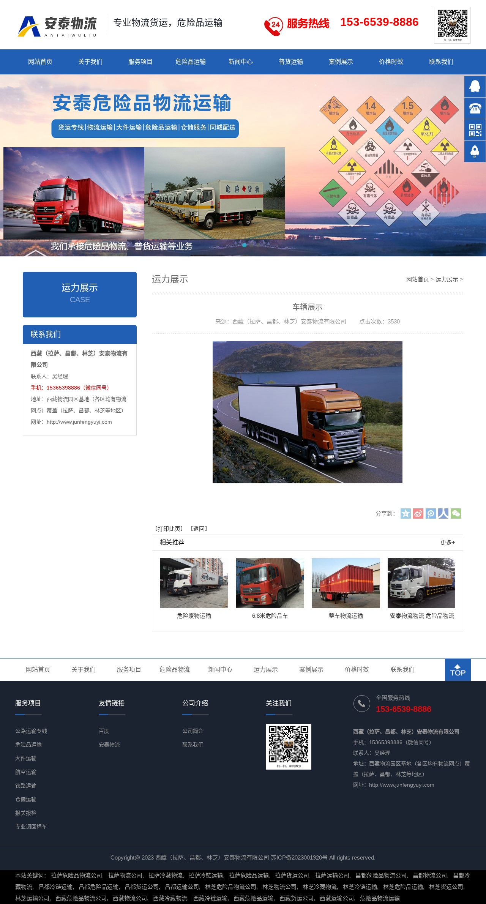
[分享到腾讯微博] (431, 513)
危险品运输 (190, 61)
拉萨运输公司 (332, 875)
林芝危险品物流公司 (230, 886)
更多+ (447, 542)
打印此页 (169, 528)
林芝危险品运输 (403, 886)
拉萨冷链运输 (206, 875)
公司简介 (193, 731)
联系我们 (441, 61)
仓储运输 (25, 799)
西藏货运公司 (296, 898)
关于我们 (90, 61)
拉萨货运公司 (292, 875)
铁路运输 (25, 786)
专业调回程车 (31, 827)
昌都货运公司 (142, 886)
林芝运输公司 (32, 898)
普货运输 (291, 61)
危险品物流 (174, 669)
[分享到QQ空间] (406, 513)
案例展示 (341, 61)
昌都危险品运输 (98, 886)
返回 (199, 528)
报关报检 (25, 813)
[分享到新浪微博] (418, 513)
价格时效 (391, 61)
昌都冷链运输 (55, 886)
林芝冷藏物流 (320, 886)
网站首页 (40, 61)
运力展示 (447, 279)
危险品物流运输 (380, 898)
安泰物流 (109, 745)
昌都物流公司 (430, 875)
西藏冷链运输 (210, 898)
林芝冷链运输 (360, 886)
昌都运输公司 (182, 886)
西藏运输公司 (337, 898)
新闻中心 (241, 61)
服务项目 (140, 61)
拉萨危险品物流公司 (76, 875)
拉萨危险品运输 (249, 875)
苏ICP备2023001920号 (299, 857)
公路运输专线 (31, 731)
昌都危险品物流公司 (381, 875)
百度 (104, 731)
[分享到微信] (456, 513)
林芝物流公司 (279, 886)
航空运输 (25, 772)
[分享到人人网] (443, 513)
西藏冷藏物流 (170, 898)
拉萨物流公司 (125, 875)
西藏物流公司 (130, 898)
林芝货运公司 (446, 886)
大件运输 (25, 758)
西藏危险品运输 (253, 898)
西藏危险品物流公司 (81, 898)
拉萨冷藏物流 (165, 875)
